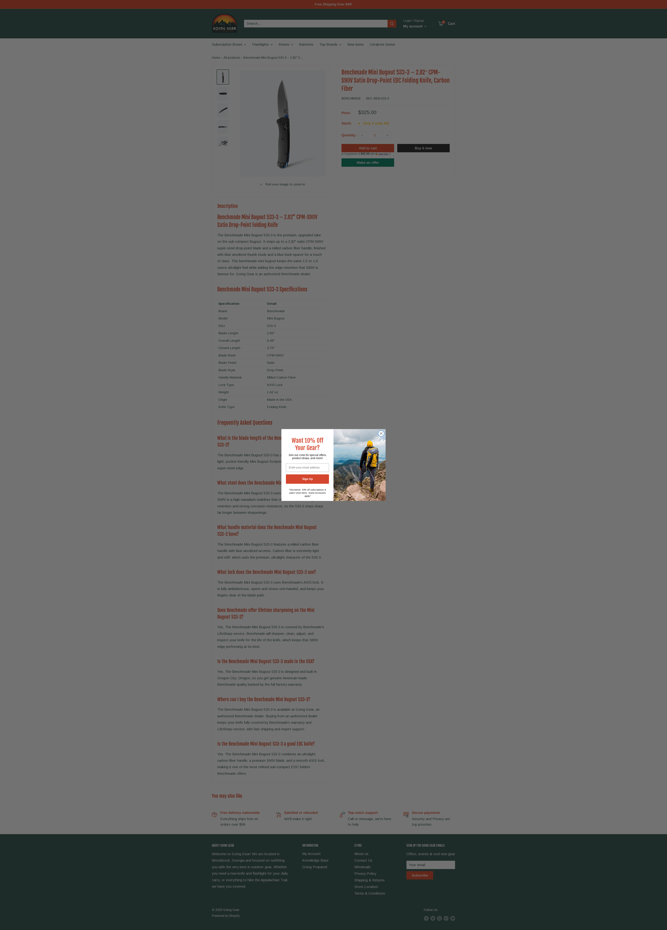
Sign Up (307, 479)
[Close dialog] (381, 433)
